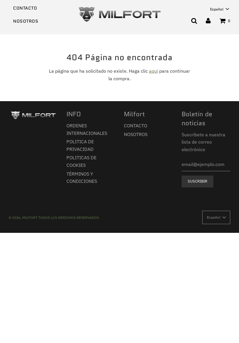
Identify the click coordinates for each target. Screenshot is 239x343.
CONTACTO (25, 8)
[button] (220, 9)
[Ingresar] (208, 20)
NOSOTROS (25, 21)
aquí (153, 71)
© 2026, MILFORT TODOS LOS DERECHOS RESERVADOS (54, 217)
